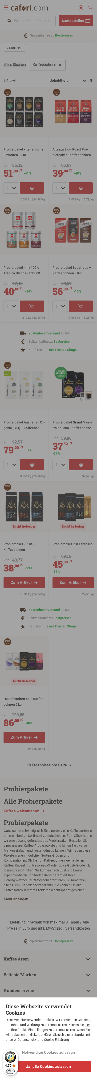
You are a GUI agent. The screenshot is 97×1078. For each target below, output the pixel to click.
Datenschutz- (27, 1039)
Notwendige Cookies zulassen (48, 1052)
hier (87, 1025)
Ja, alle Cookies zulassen (48, 1066)
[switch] (10, 1071)
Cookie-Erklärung (56, 1039)
